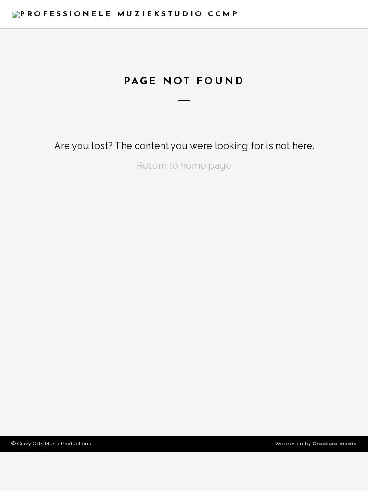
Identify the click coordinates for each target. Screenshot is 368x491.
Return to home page (184, 165)
